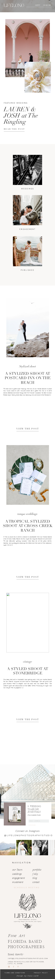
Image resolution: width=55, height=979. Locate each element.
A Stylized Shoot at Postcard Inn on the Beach (27, 378)
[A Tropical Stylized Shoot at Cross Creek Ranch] (27, 475)
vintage (27, 662)
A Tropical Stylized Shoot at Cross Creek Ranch (27, 526)
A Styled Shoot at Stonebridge (27, 671)
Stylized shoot (27, 366)
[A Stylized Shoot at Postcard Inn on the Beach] (27, 327)
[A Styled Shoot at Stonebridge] (27, 622)
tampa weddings (27, 514)
